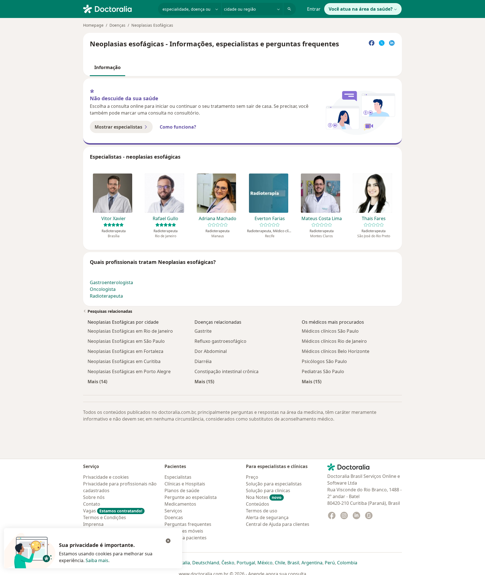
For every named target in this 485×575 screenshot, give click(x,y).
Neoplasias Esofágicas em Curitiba (124, 361)
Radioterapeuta (106, 296)
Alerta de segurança (267, 517)
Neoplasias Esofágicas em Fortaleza (125, 351)
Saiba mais (97, 560)
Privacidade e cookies (106, 477)
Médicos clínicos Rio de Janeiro (334, 341)
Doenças (117, 25)
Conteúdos (257, 504)
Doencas (173, 517)
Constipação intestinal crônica (226, 371)
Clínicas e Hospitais (184, 484)
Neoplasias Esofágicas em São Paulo (126, 341)
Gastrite (203, 331)
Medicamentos (180, 504)
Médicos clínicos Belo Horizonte (335, 351)
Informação (107, 67)
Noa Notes (264, 497)
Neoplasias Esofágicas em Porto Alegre (129, 371)
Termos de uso (261, 511)
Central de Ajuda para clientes (277, 524)
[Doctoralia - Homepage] (118, 8)
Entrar (314, 9)
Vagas (112, 511)
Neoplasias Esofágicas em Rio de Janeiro (130, 331)
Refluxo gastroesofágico (220, 341)
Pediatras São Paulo (323, 371)
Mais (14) (97, 381)
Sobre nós (94, 497)
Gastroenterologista (111, 282)
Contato (91, 504)
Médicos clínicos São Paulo (330, 331)
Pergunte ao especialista (190, 497)
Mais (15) (204, 381)
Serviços (173, 511)
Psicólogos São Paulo (324, 361)
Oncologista (103, 289)
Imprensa (93, 524)
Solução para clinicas (268, 490)
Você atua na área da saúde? (361, 9)
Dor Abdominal (211, 351)
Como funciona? (178, 127)
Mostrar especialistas (118, 127)
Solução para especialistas (274, 484)
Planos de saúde (181, 490)
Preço (252, 477)
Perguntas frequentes (187, 524)
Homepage (93, 25)
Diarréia (203, 361)
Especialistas (177, 477)
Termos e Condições (104, 517)
